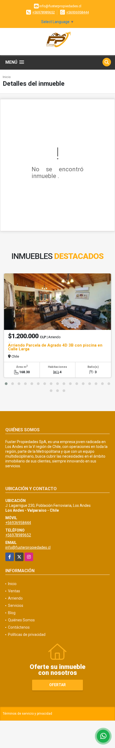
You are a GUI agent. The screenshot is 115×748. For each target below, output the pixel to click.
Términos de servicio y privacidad (27, 713)
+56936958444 (77, 12)
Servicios (15, 605)
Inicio (7, 77)
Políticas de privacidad (26, 634)
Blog (12, 613)
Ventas (14, 591)
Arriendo (15, 598)
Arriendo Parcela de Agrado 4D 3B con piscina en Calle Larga (55, 347)
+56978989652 (43, 12)
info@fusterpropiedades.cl (28, 547)
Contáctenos (19, 627)
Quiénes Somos (21, 620)
